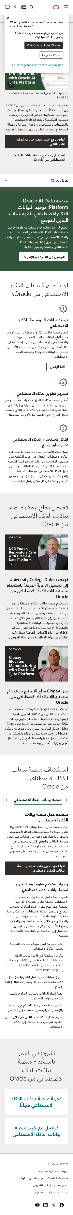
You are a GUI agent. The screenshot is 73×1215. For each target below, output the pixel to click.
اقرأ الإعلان (57, 366)
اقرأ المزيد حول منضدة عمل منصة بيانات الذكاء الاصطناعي (41, 868)
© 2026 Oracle (60, 1164)
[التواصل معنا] (7, 7)
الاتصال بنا (39, 1192)
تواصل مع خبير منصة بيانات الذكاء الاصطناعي (40, 141)
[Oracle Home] (56, 7)
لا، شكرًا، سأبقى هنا (51, 54)
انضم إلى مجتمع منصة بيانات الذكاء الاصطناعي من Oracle (40, 157)
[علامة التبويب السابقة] (66, 800)
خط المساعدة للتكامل (58, 1192)
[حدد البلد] (23, 7)
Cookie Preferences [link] (57, 1178)
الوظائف (21, 1178)
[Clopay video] (36, 664)
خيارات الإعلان (36, 1178)
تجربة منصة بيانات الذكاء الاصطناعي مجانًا (36, 1101)
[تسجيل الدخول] (15, 7)
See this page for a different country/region (37, 65)
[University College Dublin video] (36, 552)
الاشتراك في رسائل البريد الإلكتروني (50, 1185)
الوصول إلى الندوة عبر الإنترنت (44, 257)
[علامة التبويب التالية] (6, 800)
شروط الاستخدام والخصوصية (53, 1171)
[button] (65, 7)
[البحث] (31, 7)
